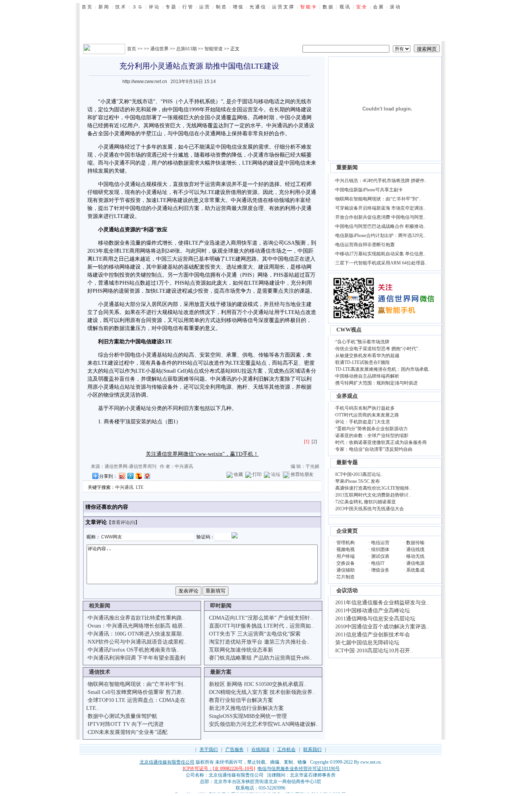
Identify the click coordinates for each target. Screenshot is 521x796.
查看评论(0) (123, 522)
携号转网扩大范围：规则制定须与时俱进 (376, 383)
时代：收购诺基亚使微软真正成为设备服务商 (381, 442)
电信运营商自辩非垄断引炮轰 (365, 244)
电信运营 (380, 542)
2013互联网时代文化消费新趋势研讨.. (373, 495)
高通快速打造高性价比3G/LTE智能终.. (373, 488)
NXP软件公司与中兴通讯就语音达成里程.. (137, 642)
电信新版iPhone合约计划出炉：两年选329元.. (380, 235)
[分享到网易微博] (147, 475)
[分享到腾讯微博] (130, 475)
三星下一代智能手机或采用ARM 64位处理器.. (381, 263)
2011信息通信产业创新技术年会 (372, 634)
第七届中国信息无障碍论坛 (367, 642)
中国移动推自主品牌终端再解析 (367, 376)
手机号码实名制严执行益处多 (365, 408)
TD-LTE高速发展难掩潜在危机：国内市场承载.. (383, 369)
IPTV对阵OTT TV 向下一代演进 (126, 724)
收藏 (238, 474)
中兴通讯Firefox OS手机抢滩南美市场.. (133, 650)
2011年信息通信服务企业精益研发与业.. (382, 602)
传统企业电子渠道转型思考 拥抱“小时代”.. (377, 348)
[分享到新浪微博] (121, 475)
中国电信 (135, 117)
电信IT (377, 563)
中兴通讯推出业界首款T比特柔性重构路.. (136, 618)
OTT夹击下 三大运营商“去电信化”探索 (255, 634)
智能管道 (213, 48)
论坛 (275, 474)
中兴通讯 (124, 487)
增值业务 (380, 570)
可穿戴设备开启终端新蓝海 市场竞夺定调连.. (380, 208)
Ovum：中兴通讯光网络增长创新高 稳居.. (137, 626)
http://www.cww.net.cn (144, 81)
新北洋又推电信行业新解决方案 (246, 708)
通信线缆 (415, 549)
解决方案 (274, 379)
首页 (131, 48)
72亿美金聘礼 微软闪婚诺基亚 (365, 502)
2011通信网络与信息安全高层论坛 (375, 618)
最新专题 (347, 462)
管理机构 (345, 542)
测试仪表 (380, 556)
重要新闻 (347, 167)
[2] (314, 441)
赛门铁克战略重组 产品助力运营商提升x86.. (260, 658)
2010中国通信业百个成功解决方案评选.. (382, 626)
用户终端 (345, 556)
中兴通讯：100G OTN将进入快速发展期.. (136, 634)
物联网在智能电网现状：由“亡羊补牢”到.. (137, 684)
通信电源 (415, 563)
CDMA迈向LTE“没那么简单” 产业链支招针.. (261, 618)
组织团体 (380, 549)
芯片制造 (345, 577)
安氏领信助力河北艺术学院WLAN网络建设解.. (264, 724)
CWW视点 (349, 330)
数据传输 (415, 542)
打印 (257, 474)
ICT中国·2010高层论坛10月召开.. (374, 650)
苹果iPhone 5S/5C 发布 (357, 481)
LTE (247, 163)
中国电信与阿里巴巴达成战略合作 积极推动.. (380, 226)
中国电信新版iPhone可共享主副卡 (369, 189)
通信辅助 (345, 570)
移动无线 (415, 556)
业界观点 (347, 396)
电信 (183, 109)
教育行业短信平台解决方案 (241, 700)
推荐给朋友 (302, 474)
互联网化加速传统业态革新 (241, 650)
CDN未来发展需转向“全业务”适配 (127, 732)
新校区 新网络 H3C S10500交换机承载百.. (258, 684)
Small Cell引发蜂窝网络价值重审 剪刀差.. (136, 692)
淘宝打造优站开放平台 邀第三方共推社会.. (259, 642)
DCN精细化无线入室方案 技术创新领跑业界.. (262, 692)
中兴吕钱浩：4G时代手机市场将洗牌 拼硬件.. (381, 180)
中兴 (271, 125)
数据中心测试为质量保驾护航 (122, 716)
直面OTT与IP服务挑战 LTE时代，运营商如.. (261, 626)
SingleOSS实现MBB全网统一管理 (248, 716)
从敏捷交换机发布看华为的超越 (367, 355)
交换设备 (345, 563)
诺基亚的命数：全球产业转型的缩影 (371, 435)
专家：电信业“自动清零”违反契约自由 (373, 449)
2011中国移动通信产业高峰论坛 (372, 610)
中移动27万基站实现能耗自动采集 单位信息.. (380, 253)
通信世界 (159, 48)
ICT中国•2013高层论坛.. (359, 474)
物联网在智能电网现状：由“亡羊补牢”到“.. (378, 199)
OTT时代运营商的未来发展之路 (367, 415)
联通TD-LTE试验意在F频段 (362, 362)
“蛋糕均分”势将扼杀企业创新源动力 (371, 428)
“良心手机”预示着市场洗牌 (362, 341)
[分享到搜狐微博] (138, 475)
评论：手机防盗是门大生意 (362, 421)
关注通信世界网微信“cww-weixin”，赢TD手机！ (202, 454)
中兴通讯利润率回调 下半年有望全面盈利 (136, 658)
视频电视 (345, 549)
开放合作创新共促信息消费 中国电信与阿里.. (380, 217)
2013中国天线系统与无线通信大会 (369, 508)
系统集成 (415, 570)
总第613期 (186, 48)
